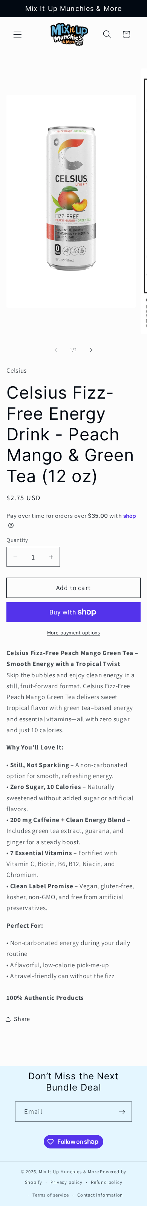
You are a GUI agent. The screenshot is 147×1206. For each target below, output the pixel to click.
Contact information (100, 1195)
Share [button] (22, 1019)
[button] (17, 34)
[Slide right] (91, 349)
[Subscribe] (122, 1111)
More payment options (73, 632)
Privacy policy (66, 1182)
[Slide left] (55, 349)
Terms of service (50, 1195)
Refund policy (106, 1182)
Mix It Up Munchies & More (69, 1171)
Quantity (17, 539)
